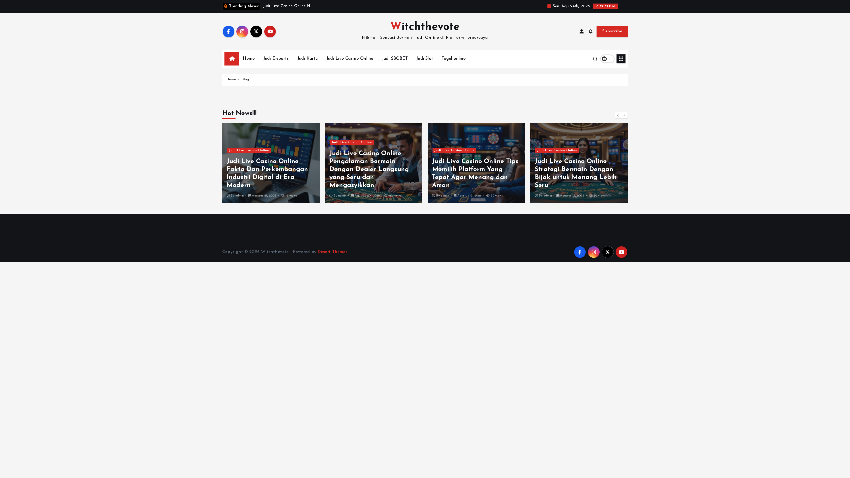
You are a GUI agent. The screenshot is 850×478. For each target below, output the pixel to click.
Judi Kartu (307, 59)
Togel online (454, 59)
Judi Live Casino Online (349, 59)
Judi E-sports (276, 59)
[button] (618, 115)
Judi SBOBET (395, 59)
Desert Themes (332, 252)
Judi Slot (424, 59)
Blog (245, 79)
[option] (271, 163)
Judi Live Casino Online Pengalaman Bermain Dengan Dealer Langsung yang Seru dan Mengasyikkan (369, 169)
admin (239, 195)
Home (249, 59)
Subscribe (612, 31)
